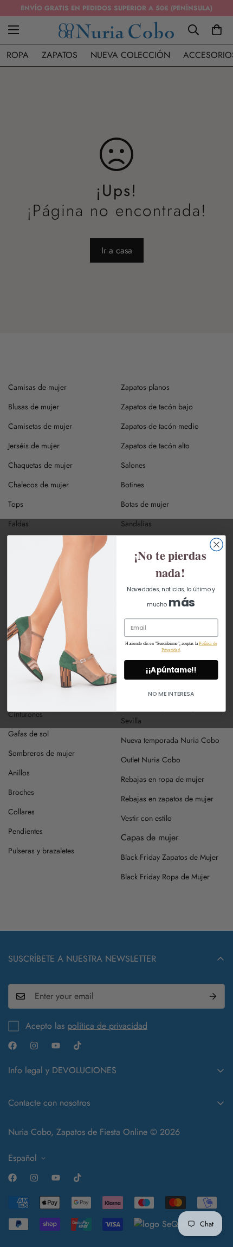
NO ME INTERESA (171, 693)
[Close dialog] (216, 544)
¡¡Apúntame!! (171, 670)
